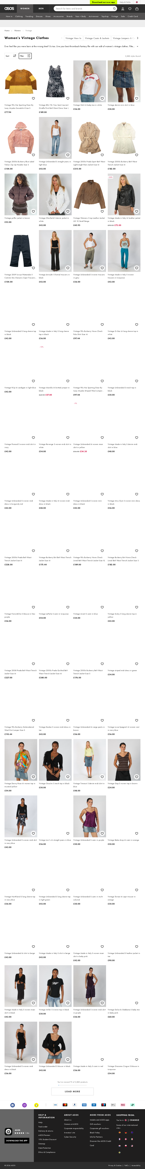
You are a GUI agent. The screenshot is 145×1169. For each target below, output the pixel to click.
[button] (120, 1132)
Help (40, 1122)
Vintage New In (73, 38)
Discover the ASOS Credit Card (100, 1143)
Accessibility (136, 1165)
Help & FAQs (125, 2)
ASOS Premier (44, 1135)
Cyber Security (70, 1137)
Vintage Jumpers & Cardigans (128, 38)
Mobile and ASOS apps (99, 1120)
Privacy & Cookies (115, 1165)
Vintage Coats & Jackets (97, 38)
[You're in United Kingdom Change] (136, 2)
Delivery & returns (45, 1131)
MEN (41, 8)
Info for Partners (96, 1137)
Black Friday (95, 1132)
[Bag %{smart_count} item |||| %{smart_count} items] (136, 8)
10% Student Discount (47, 1139)
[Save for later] (33, 98)
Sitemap (41, 1143)
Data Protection (44, 1148)
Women (17, 30)
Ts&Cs (126, 1165)
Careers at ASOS (71, 1124)
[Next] (138, 38)
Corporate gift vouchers (99, 1128)
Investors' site (69, 1132)
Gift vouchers (95, 1124)
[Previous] (62, 38)
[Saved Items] (129, 8)
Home (7, 30)
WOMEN (25, 8)
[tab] (9, 16)
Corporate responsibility (74, 1128)
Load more (72, 1091)
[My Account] (122, 8)
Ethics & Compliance (46, 1152)
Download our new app (103, 2)
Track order (42, 1126)
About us (67, 1120)
